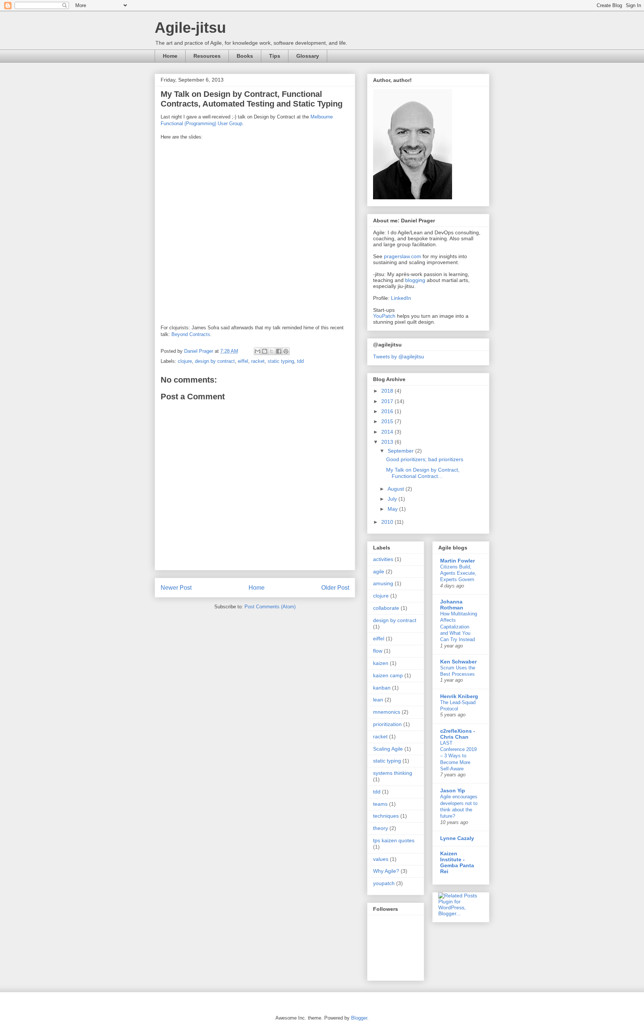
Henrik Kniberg (459, 696)
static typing (281, 361)
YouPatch (384, 316)
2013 (388, 442)
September (401, 451)
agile (378, 571)
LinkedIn (401, 298)
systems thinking (392, 773)
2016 (388, 411)
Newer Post (176, 587)
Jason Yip (452, 790)
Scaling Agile (388, 749)
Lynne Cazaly (457, 838)
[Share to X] (271, 351)
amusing (383, 583)
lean (378, 700)
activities (383, 559)
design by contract (215, 361)
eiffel (243, 361)
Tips (274, 56)
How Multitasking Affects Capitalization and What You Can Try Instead (458, 626)
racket (258, 361)
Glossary (307, 56)
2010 (388, 522)
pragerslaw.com (402, 256)
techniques (386, 816)
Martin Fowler (457, 561)
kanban (382, 688)
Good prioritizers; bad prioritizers (424, 459)
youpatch (384, 883)
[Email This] (257, 351)
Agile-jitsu (190, 27)
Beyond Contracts (190, 334)
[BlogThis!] (264, 351)
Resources (207, 56)
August (396, 489)
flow (377, 651)
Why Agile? (386, 871)
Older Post (335, 587)
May (393, 509)
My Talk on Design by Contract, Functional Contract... (423, 473)
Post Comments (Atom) (270, 606)
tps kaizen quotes (393, 840)
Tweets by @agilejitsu (398, 356)
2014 (388, 432)
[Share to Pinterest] (286, 351)
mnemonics (386, 712)
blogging (415, 280)
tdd (300, 361)
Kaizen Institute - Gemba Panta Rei (457, 862)
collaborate (386, 608)
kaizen (380, 663)
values (380, 859)
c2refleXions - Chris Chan (457, 734)
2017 (388, 401)
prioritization (387, 724)
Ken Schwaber (458, 662)
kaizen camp (388, 675)
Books (245, 56)
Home (170, 56)
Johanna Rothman (451, 605)
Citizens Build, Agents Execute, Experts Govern (458, 573)
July (393, 499)
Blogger (359, 1018)
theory (380, 828)
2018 (388, 391)
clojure (185, 361)
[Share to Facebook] (278, 351)
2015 (388, 421)
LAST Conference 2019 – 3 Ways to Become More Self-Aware (458, 755)
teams (380, 804)
